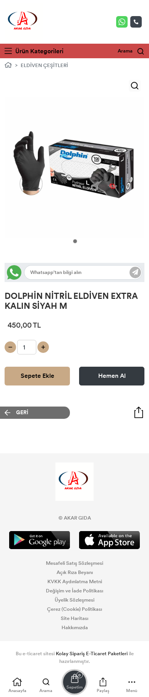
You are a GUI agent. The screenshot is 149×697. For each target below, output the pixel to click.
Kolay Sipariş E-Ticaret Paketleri (92, 653)
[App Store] (109, 540)
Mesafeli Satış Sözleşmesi (74, 563)
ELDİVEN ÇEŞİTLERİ (44, 65)
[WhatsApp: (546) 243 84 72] (123, 22)
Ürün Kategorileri (38, 51)
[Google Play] (39, 540)
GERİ (22, 412)
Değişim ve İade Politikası (74, 590)
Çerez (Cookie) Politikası (74, 609)
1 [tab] (75, 241)
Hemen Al (112, 375)
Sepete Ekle (37, 375)
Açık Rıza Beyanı (75, 572)
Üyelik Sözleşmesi (74, 600)
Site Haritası (74, 618)
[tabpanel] (74, 169)
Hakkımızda (75, 627)
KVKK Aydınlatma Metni (74, 581)
